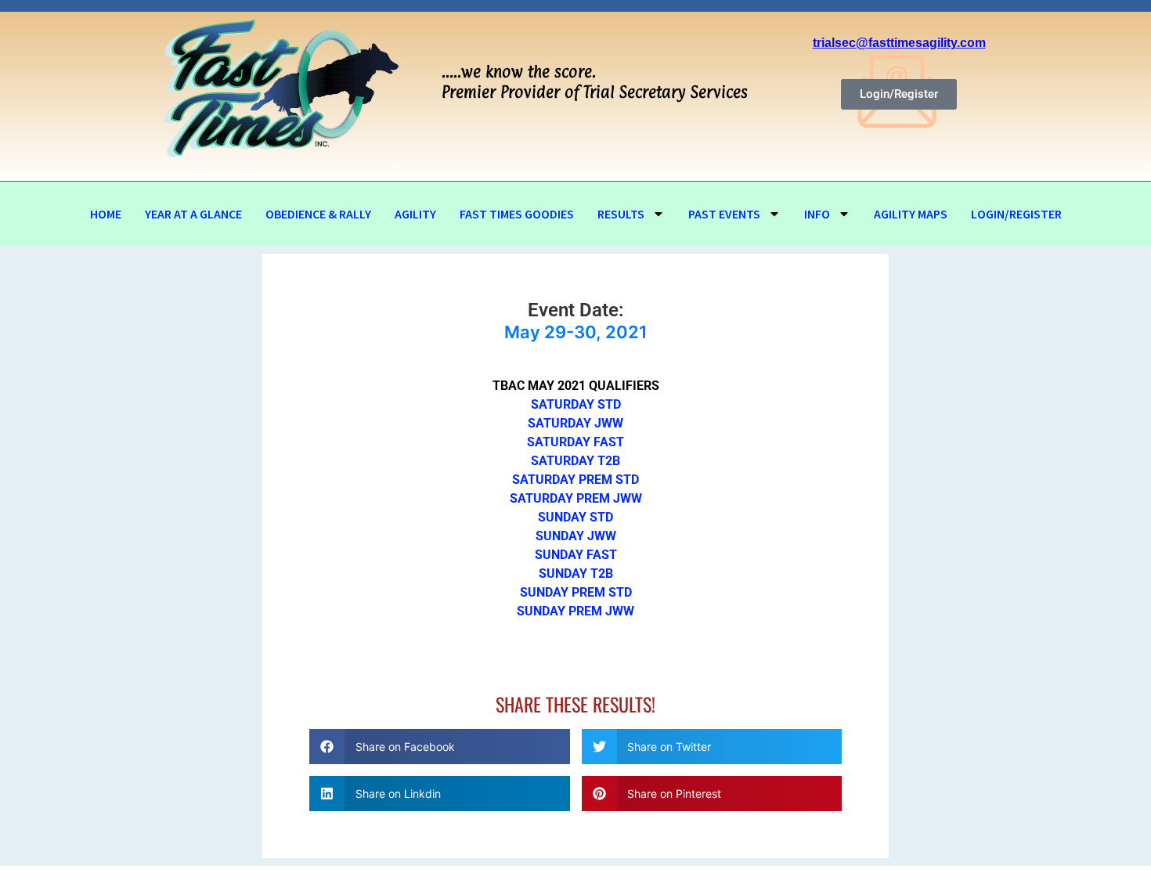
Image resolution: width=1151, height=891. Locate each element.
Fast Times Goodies (517, 214)
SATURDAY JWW (575, 423)
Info (817, 214)
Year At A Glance (193, 214)
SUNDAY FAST (576, 554)
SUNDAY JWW (576, 535)
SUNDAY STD (575, 517)
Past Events (724, 214)
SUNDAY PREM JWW (575, 611)
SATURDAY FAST (575, 442)
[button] (439, 746)
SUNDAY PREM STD (576, 592)
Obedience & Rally (318, 214)
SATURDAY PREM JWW (576, 498)
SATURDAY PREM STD (575, 479)
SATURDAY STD (576, 404)
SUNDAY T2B (576, 573)
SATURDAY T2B (575, 460)
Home (105, 214)
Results (620, 214)
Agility (415, 214)
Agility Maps (910, 214)
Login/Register (1016, 214)
